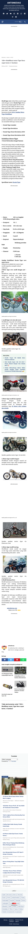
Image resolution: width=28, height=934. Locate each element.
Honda (22, 897)
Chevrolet (20, 894)
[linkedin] (17, 13)
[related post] (8, 669)
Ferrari (8, 897)
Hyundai (12, 900)
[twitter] (7, 13)
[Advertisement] (14, 41)
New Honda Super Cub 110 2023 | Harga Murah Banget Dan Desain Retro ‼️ (15, 363)
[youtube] (10, 13)
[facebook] (3, 13)
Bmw (14, 894)
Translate (13, 761)
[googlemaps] (24, 13)
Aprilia (3, 894)
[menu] (2, 21)
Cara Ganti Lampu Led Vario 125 (7, 695)
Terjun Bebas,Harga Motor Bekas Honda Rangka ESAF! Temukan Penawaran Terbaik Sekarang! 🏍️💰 (15, 369)
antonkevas (14, 3)
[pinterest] (15, 17)
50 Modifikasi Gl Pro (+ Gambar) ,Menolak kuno (20, 676)
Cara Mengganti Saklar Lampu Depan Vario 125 (7, 674)
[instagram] (14, 13)
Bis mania (9, 894)
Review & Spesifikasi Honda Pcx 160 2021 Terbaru (19, 690)
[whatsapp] (23, 659)
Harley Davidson (16, 897)
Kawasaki (18, 900)
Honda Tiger (16, 182)
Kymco (23, 900)
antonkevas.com (12, 608)
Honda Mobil (5, 900)
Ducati (3, 897)
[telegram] (12, 17)
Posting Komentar (13, 66)
